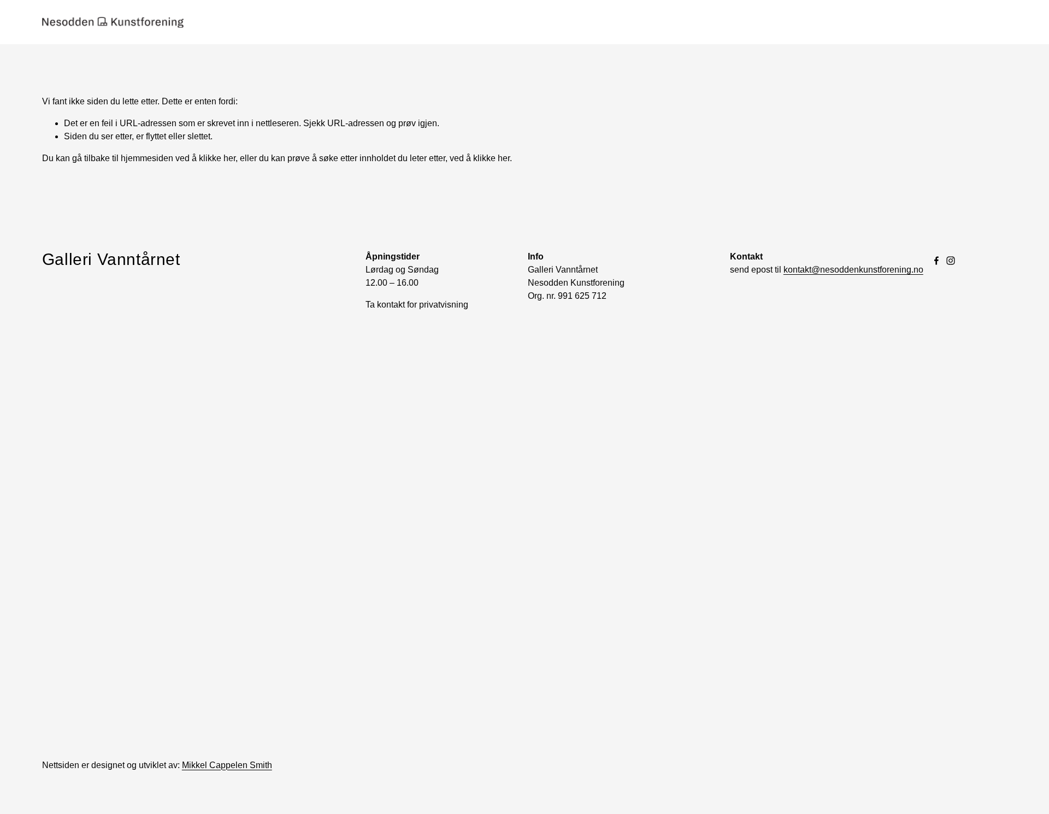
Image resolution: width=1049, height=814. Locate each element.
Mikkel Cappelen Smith (227, 765)
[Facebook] (936, 260)
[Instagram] (950, 260)
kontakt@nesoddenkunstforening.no (853, 269)
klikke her (217, 158)
